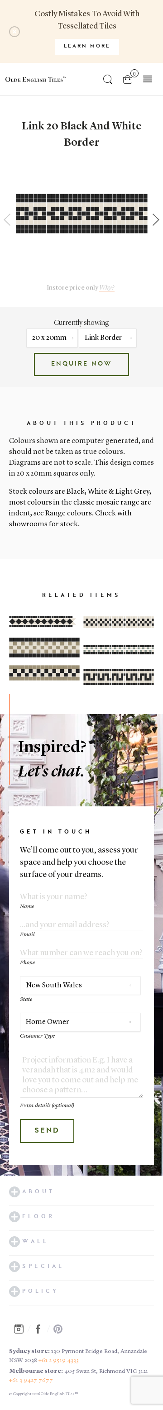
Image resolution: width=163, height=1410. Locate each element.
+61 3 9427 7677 (31, 1380)
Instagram (21, 1329)
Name (27, 907)
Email (27, 935)
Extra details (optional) (47, 1106)
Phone (27, 963)
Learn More (87, 46)
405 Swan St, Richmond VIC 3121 (106, 1371)
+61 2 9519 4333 (58, 1360)
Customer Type (37, 1036)
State (26, 999)
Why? (107, 288)
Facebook (41, 1329)
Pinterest (60, 1329)
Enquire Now (81, 364)
